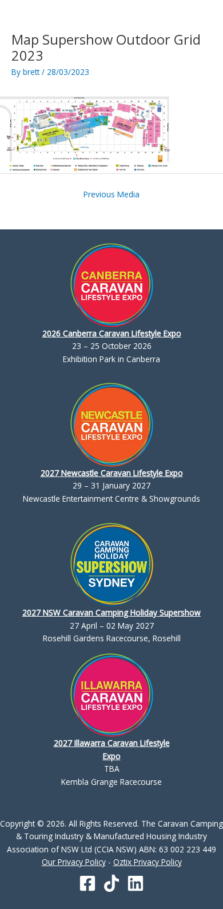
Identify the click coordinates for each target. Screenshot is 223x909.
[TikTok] (111, 883)
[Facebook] (87, 883)
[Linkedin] (135, 883)
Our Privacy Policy (74, 861)
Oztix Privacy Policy (147, 861)
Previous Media (111, 194)
